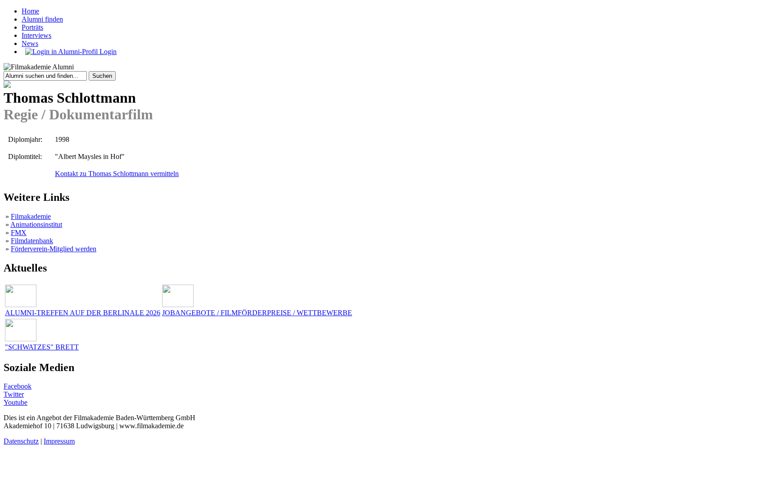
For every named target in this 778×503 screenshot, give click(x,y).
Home (30, 11)
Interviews (36, 35)
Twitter (14, 394)
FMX (19, 232)
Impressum (59, 441)
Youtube (15, 402)
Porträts (32, 27)
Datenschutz (21, 441)
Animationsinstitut (36, 224)
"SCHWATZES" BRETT (42, 347)
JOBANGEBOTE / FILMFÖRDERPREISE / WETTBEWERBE (257, 313)
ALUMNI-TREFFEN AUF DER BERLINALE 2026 (82, 313)
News (30, 43)
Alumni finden (42, 19)
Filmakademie (31, 216)
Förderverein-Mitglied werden (53, 249)
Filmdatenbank (32, 241)
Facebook (18, 386)
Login (107, 51)
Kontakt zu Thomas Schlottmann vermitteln (117, 173)
